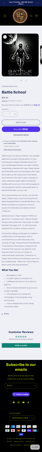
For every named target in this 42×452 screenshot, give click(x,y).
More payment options (21, 135)
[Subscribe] (34, 386)
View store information (13, 149)
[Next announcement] (37, 3)
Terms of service (16, 445)
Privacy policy (30, 441)
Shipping (4, 100)
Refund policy (19, 441)
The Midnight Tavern (20, 438)
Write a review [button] (21, 345)
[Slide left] (15, 80)
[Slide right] (26, 80)
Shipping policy (29, 445)
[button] (4, 15)
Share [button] (6, 314)
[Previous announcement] (4, 3)
